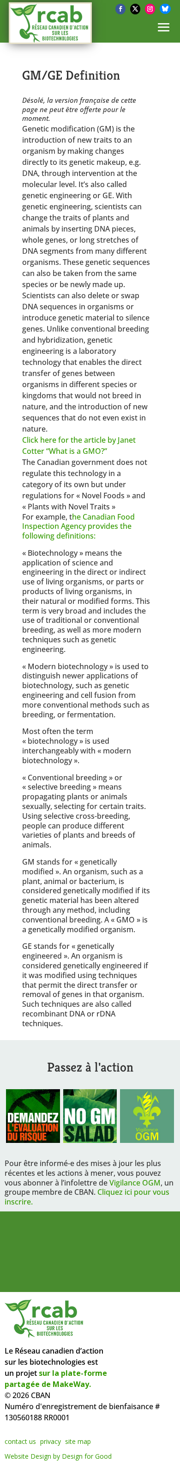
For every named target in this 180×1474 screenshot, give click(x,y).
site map (78, 1441)
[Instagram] (150, 9)
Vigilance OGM (135, 1183)
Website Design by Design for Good (58, 1456)
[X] (135, 9)
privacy (50, 1441)
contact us (20, 1441)
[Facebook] (120, 9)
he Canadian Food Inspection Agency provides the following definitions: (78, 526)
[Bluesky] (165, 9)
